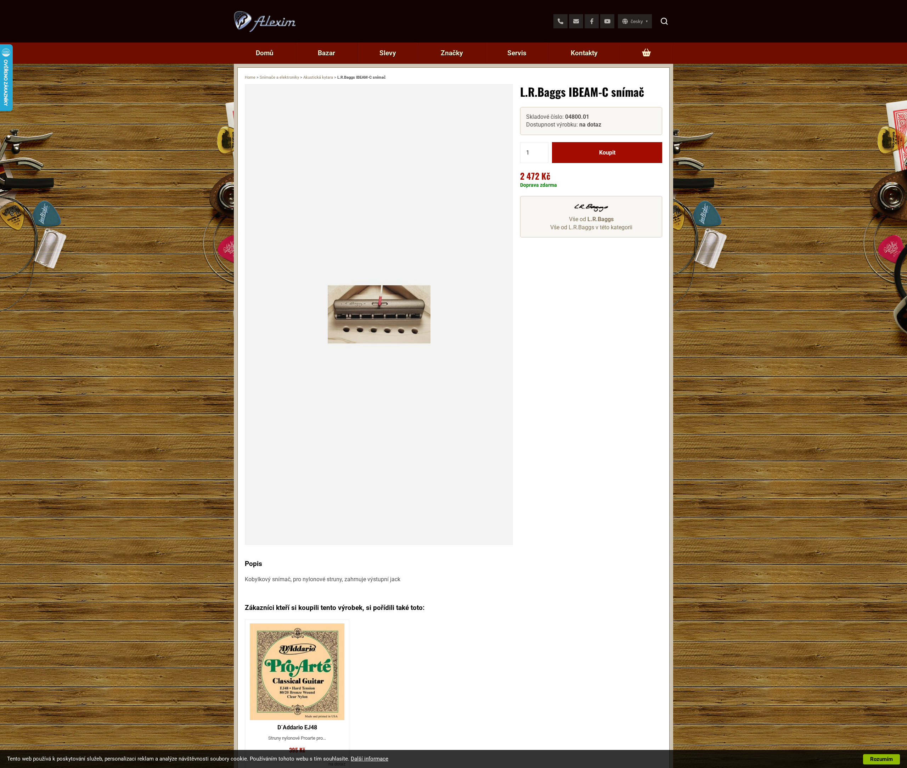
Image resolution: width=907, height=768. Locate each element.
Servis (516, 53)
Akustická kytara (318, 77)
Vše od (591, 219)
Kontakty (584, 53)
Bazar (326, 53)
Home (250, 77)
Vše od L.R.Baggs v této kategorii (591, 227)
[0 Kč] (646, 53)
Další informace (369, 759)
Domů (265, 53)
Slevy (387, 53)
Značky (452, 53)
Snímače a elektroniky (279, 77)
